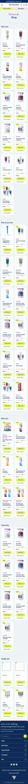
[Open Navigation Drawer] (2, 5)
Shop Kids (21, 8)
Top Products (5, 750)
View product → (7, 57)
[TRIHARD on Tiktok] (17, 764)
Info (2, 759)
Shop (3, 741)
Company (4, 755)
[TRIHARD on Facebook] (14, 764)
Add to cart (7, 53)
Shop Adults (7, 8)
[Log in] (24, 5)
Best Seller (4, 745)
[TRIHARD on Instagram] (11, 764)
